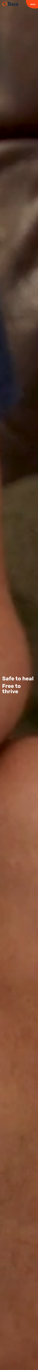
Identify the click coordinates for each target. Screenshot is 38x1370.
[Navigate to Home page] (10, 3)
